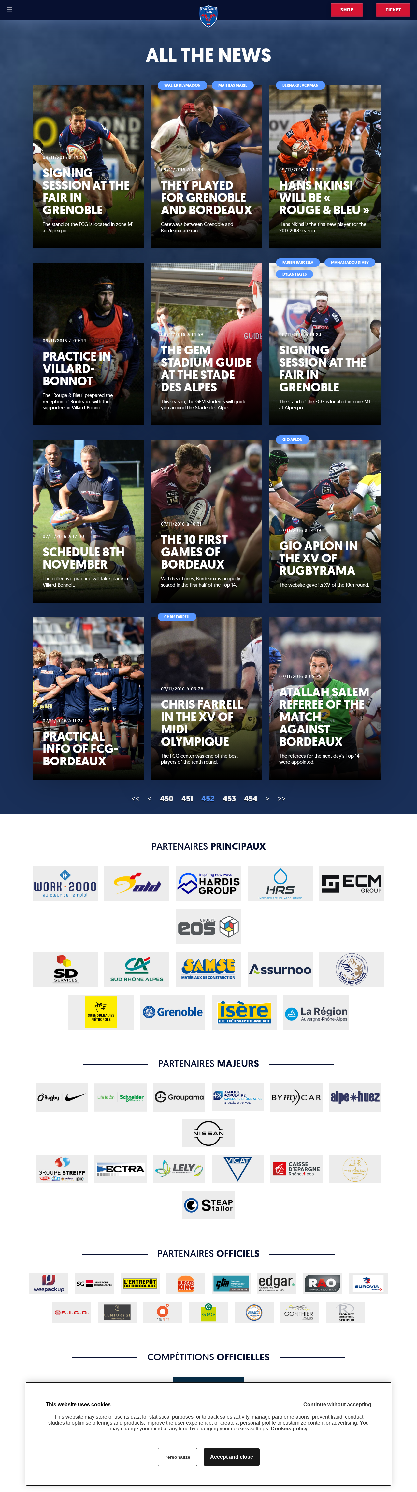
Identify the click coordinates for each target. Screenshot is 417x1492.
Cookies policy (289, 1428)
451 (187, 798)
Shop (346, 10)
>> (282, 798)
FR (22, 10)
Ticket (393, 10)
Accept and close (231, 1457)
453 (229, 798)
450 (166, 798)
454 (250, 798)
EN (30, 10)
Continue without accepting (337, 1404)
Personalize (177, 1457)
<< (135, 798)
